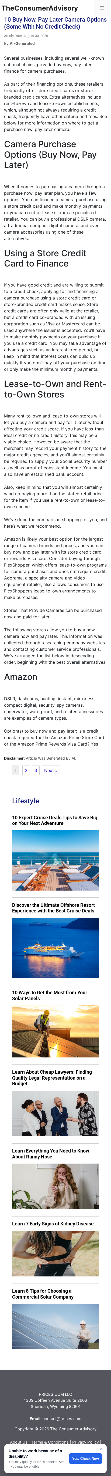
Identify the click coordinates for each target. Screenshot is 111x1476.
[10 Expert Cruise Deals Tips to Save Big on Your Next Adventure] (55, 860)
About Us (18, 1442)
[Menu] (102, 8)
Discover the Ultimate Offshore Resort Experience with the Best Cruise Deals (53, 908)
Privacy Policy (85, 1442)
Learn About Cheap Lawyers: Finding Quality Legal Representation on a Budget (52, 1077)
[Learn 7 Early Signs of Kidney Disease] (55, 1253)
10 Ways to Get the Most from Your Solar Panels (49, 995)
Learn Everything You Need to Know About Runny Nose (50, 1154)
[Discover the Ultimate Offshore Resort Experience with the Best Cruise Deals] (55, 948)
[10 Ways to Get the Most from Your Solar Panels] (55, 1031)
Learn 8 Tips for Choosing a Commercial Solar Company (43, 1294)
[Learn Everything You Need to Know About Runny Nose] (55, 1186)
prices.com (70, 1418)
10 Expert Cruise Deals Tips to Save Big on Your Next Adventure (54, 820)
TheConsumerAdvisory (39, 8)
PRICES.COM (51, 1394)
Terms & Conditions (50, 1442)
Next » (51, 770)
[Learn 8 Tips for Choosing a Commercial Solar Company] (55, 1326)
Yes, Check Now (85, 1459)
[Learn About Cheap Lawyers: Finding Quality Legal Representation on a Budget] (55, 1113)
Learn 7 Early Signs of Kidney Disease (53, 1223)
